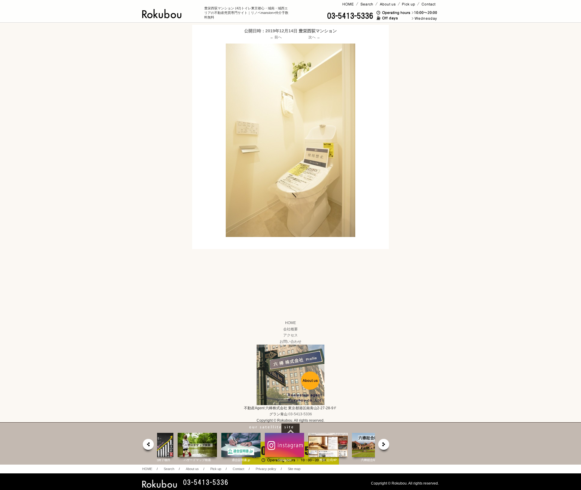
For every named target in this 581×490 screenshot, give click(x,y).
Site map (294, 469)
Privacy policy (266, 469)
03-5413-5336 (300, 414)
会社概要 (290, 329)
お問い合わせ (290, 341)
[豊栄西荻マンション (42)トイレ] (290, 140)
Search (169, 469)
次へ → (314, 37)
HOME (290, 323)
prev (148, 446)
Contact (238, 469)
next (384, 446)
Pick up (215, 469)
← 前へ (276, 37)
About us (192, 469)
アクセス (290, 335)
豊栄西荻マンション (318, 30)
